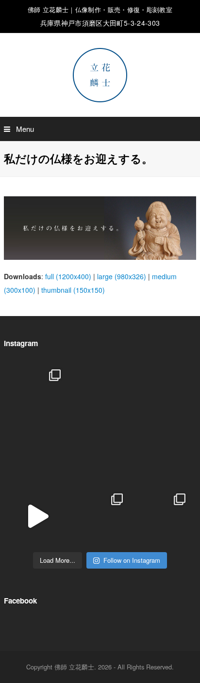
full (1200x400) (68, 276)
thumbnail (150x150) (73, 290)
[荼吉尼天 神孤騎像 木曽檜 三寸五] (162, 454)
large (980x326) (121, 276)
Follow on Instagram (131, 560)
